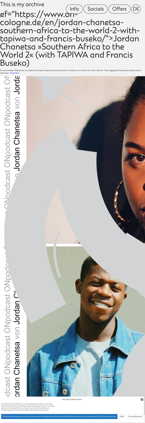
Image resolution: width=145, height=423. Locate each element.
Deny (122, 417)
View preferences (135, 417)
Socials (96, 9)
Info (74, 9)
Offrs (119, 9)
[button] (142, 399)
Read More (14, 73)
